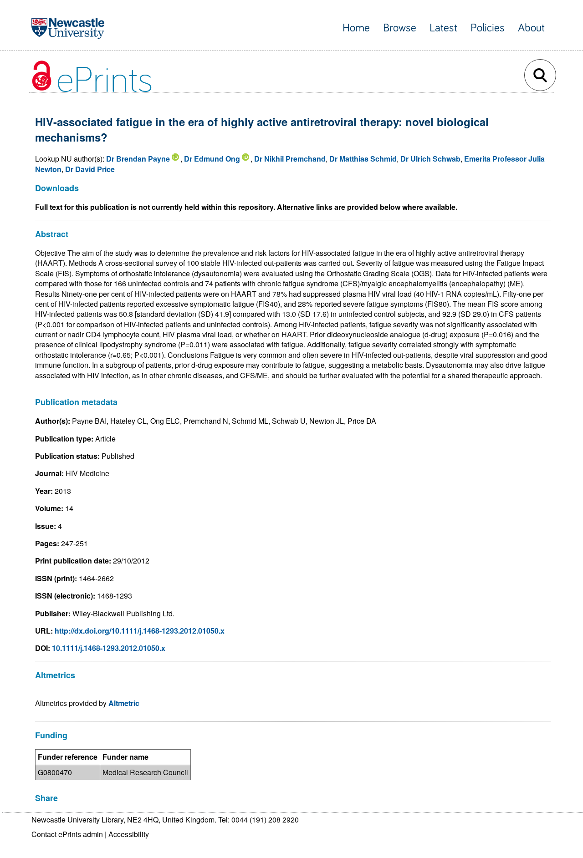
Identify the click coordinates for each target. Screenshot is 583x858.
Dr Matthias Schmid (363, 158)
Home (356, 28)
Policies (487, 28)
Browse (399, 28)
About (531, 28)
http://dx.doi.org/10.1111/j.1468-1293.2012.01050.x (140, 630)
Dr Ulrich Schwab (430, 158)
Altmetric (123, 703)
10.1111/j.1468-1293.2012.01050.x (108, 648)
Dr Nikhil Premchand (290, 158)
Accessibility (128, 834)
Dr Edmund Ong (212, 158)
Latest (443, 28)
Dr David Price (90, 169)
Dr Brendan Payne (138, 158)
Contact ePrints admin (67, 834)
